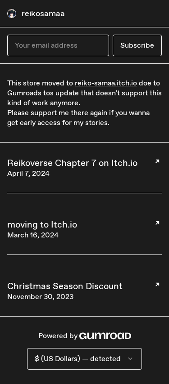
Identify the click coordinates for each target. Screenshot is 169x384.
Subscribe (137, 45)
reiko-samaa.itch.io (106, 83)
